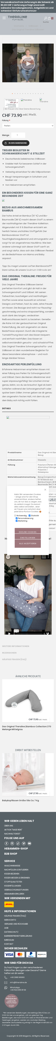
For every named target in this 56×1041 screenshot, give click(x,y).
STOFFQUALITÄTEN (13, 881)
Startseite (19, 26)
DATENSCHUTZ (11, 931)
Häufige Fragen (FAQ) (14, 659)
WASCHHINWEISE (12, 865)
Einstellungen (27, 538)
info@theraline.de (18, 982)
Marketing (22, 521)
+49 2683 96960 (17, 977)
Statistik (35, 515)
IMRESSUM (9, 940)
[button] (12, 94)
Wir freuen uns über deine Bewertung (22, 109)
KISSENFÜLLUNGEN (12, 885)
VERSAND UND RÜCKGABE (16, 923)
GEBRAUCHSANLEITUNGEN (16, 889)
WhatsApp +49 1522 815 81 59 (18, 988)
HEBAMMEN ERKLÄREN (14, 893)
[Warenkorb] (51, 19)
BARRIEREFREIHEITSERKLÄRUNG (18, 935)
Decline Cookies (27, 532)
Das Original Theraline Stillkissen (28, 29)
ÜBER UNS (8, 825)
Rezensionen (9, 652)
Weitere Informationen (15, 646)
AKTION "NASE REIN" (13, 829)
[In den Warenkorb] (49, 691)
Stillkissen (34, 26)
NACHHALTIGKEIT (12, 833)
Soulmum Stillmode (36, 269)
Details (6, 408)
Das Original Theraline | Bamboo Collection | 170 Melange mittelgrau (26, 728)
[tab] (28, 408)
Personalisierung (25, 518)
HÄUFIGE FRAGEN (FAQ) (15, 915)
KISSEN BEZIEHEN (11, 873)
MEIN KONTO (10, 919)
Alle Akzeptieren (27, 543)
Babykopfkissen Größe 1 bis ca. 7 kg (20, 800)
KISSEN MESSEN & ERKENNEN (17, 877)
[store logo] (21, 18)
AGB (6, 927)
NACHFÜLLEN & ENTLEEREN (16, 869)
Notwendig (22, 515)
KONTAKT (8, 944)
